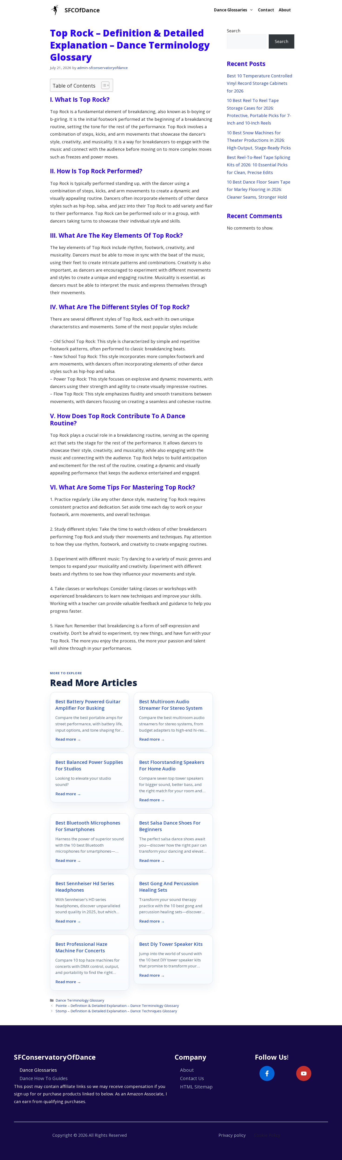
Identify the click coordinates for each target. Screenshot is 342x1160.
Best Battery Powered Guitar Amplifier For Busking (88, 704)
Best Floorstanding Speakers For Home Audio (171, 765)
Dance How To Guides (44, 1078)
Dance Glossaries (230, 10)
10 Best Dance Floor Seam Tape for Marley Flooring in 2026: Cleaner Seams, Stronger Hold (258, 189)
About (285, 10)
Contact (266, 10)
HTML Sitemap (196, 1087)
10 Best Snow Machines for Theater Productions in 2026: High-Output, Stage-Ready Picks (259, 140)
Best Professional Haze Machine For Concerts (81, 947)
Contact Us (192, 1078)
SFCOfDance (82, 10)
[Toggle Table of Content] (103, 85)
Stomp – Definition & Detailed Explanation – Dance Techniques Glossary (116, 1011)
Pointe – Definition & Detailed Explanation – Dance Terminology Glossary (117, 1005)
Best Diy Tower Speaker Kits (171, 944)
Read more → (68, 739)
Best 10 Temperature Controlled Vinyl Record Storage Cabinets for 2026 (259, 83)
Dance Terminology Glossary (80, 1000)
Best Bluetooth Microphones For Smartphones (87, 826)
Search (233, 30)
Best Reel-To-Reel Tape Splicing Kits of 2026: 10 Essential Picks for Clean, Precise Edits (258, 164)
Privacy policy (232, 1135)
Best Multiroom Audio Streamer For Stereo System (170, 704)
